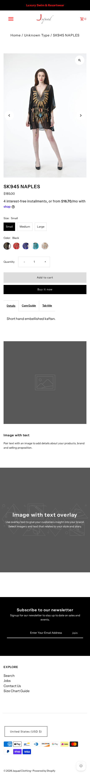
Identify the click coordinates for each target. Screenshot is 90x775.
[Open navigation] (11, 19)
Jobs (7, 680)
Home (15, 35)
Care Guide (29, 305)
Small (9, 226)
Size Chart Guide (17, 691)
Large (40, 226)
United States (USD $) (26, 731)
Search (9, 675)
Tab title (47, 305)
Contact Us (12, 686)
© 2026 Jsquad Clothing (17, 770)
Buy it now (45, 289)
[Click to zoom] (79, 60)
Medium (25, 226)
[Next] (80, 115)
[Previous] (9, 115)
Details (11, 305)
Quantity (9, 261)
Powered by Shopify (44, 770)
